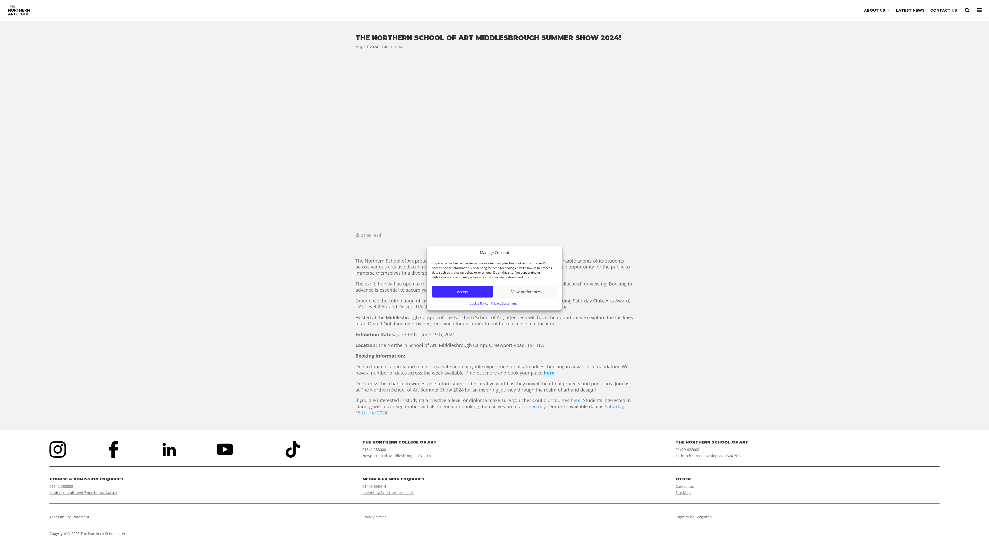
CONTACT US (943, 10)
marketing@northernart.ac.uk (388, 492)
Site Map (683, 492)
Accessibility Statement (69, 517)
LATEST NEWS (910, 10)
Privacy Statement (504, 303)
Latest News (392, 46)
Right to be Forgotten (694, 517)
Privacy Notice (374, 517)
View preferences (526, 291)
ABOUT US (874, 10)
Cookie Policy (479, 303)
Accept (462, 291)
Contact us (685, 486)
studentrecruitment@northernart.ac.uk (83, 492)
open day (536, 406)
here (576, 400)
